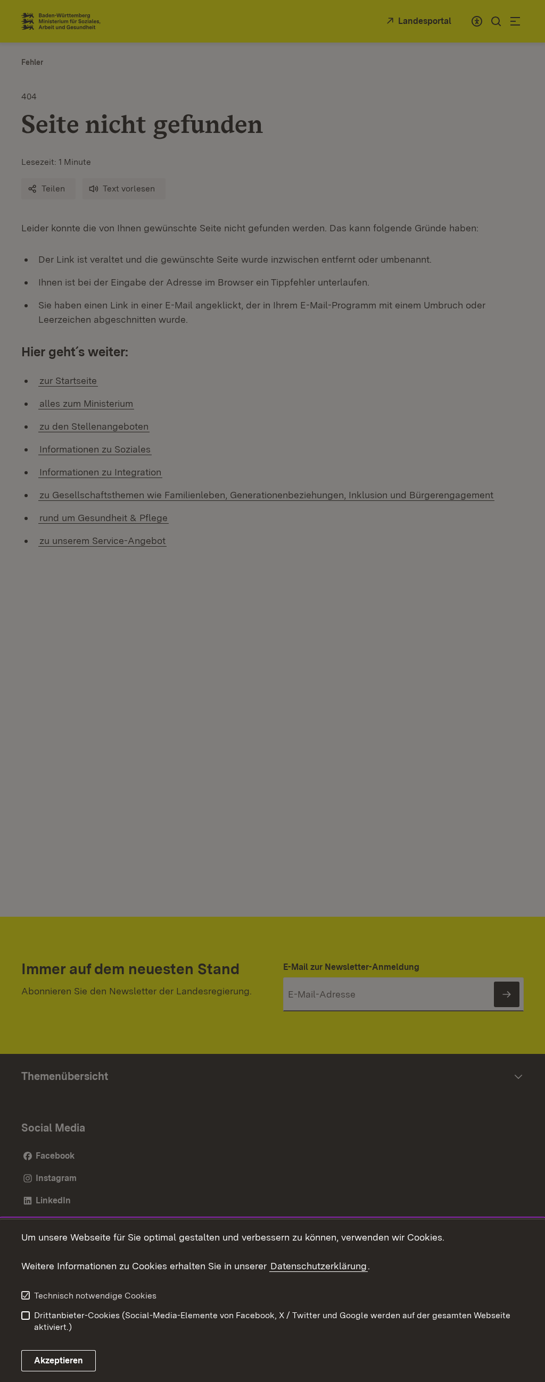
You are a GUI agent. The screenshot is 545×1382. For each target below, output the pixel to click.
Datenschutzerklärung (318, 1265)
